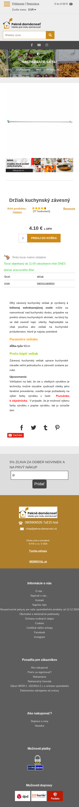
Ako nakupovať (39, 667)
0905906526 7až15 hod (41, 522)
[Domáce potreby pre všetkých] (28, 23)
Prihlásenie (18, 3)
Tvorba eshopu (38, 550)
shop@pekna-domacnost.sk (41, 528)
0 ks (57, 3)
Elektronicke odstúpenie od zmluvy (39, 690)
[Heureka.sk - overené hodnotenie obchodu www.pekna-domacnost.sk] (67, 35)
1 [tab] (39, 167)
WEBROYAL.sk (38, 561)
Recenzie (69, 208)
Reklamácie (39, 676)
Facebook (39, 632)
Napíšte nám (39, 604)
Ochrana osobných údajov (39, 618)
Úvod (8, 69)
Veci (38, 69)
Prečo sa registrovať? (40, 672)
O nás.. (39, 591)
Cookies (39, 623)
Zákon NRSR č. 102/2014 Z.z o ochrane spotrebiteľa (39, 686)
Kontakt (39, 600)
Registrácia (33, 3)
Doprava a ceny (39, 721)
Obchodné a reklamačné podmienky (39, 614)
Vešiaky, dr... (53, 69)
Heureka (39, 725)
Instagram (39, 637)
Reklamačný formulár (39, 681)
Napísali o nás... (39, 595)
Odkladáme (23, 69)
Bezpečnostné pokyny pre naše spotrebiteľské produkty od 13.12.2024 (39, 609)
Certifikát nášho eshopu (39, 627)
